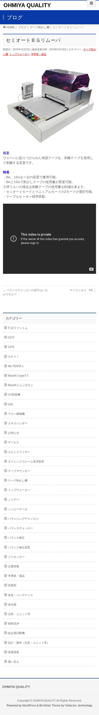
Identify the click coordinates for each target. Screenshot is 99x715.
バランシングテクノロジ (23, 518)
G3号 (11, 347)
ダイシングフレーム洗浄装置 (26, 461)
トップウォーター (19, 54)
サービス (13, 442)
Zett (10, 404)
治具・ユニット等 (19, 614)
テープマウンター (19, 471)
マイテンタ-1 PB (83, 290)
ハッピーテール (17, 509)
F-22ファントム (18, 328)
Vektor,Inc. (71, 705)
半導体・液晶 (38, 54)
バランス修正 (16, 537)
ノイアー (13, 499)
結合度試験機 (16, 633)
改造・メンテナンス (20, 595)
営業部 (12, 585)
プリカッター (16, 557)
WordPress (29, 705)
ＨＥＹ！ (13, 356)
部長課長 (13, 652)
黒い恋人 (13, 661)
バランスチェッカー (20, 528)
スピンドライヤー (19, 452)
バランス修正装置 (19, 547)
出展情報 (13, 566)
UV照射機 (14, 394)
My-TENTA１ (16, 366)
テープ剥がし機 (17, 480)
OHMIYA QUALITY (27, 5)
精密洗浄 (13, 623)
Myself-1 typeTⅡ (18, 375)
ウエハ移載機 (16, 413)
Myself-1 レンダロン (20, 385)
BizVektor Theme (50, 705)
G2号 (11, 337)
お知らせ (13, 432)
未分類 (12, 604)
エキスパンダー (17, 423)
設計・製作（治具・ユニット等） (29, 642)
